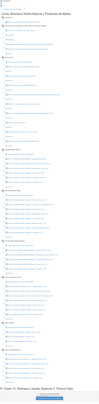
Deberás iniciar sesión (55, 396)
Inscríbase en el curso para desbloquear (49, 398)
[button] (1, 4)
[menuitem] (1, 6)
